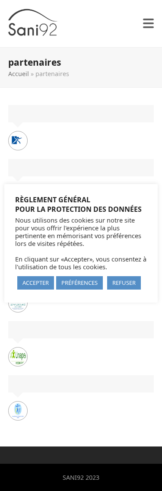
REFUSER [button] (124, 283)
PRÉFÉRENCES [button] (79, 283)
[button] (148, 23)
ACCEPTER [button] (35, 283)
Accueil (18, 74)
